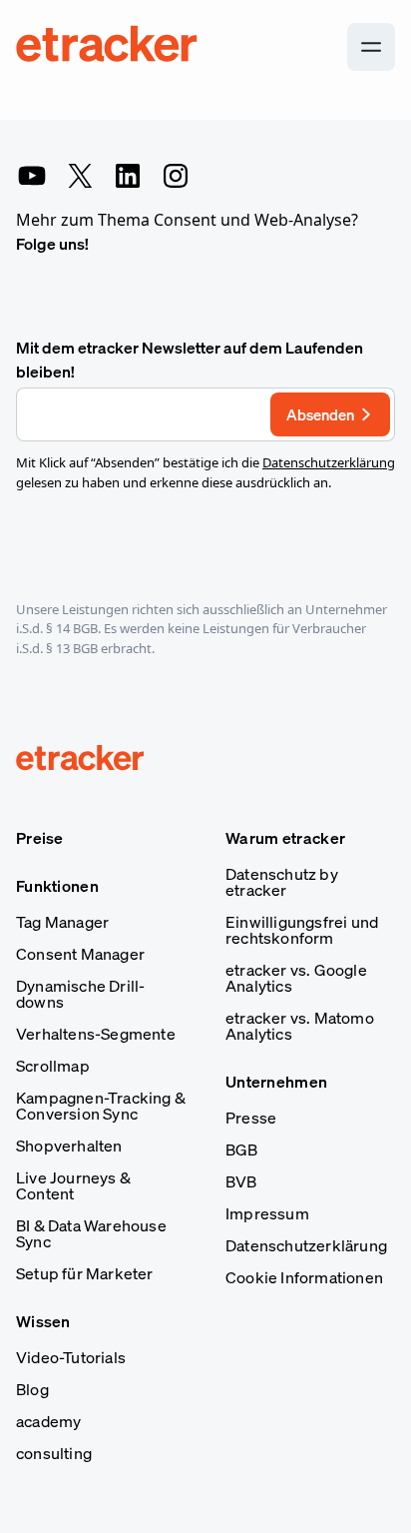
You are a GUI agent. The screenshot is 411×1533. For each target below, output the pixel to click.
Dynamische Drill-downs (80, 994)
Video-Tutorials (71, 1357)
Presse (250, 1118)
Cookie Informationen (304, 1277)
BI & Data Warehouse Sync (91, 1233)
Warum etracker (285, 838)
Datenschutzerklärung (328, 462)
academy (48, 1421)
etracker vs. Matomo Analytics (299, 1026)
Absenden (320, 414)
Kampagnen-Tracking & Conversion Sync (101, 1106)
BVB (241, 1181)
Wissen (43, 1321)
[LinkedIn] (128, 176)
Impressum (267, 1213)
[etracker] (108, 47)
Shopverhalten (69, 1145)
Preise (40, 838)
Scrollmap (53, 1066)
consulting (54, 1453)
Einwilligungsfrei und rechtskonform (301, 930)
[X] (80, 176)
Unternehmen (276, 1082)
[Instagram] (176, 176)
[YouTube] (32, 176)
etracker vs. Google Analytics (296, 978)
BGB (241, 1149)
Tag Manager (62, 922)
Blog (32, 1389)
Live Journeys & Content (73, 1185)
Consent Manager (80, 954)
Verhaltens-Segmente (96, 1034)
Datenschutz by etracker (281, 882)
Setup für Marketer (85, 1273)
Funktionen (57, 886)
